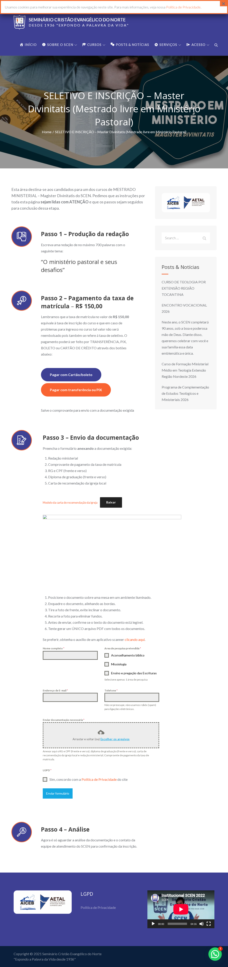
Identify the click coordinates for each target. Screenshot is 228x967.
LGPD (47, 770)
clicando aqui (135, 639)
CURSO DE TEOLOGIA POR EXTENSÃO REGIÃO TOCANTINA (184, 288)
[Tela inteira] (208, 924)
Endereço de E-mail (55, 690)
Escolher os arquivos (115, 739)
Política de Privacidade (99, 779)
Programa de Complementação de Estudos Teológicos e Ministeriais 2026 (185, 393)
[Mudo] (201, 924)
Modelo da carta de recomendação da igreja (70, 502)
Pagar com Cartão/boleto (71, 374)
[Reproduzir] (153, 924)
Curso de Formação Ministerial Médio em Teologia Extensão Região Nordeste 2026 (185, 370)
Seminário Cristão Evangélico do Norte (77, 19)
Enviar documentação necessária (63, 720)
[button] (215, 954)
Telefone (111, 690)
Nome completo (53, 648)
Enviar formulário (57, 793)
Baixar (111, 502)
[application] (180, 909)
